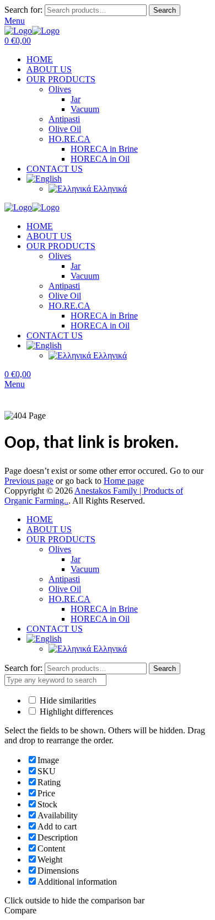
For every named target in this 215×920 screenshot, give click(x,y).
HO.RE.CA (69, 139)
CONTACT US (54, 168)
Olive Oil (65, 129)
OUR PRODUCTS (60, 79)
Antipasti (64, 119)
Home (15, 405)
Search (164, 10)
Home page (124, 480)
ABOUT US (49, 69)
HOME (39, 59)
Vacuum (85, 109)
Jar (75, 99)
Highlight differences (75, 711)
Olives (60, 89)
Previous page (28, 480)
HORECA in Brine (104, 149)
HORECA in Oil (100, 158)
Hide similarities (66, 700)
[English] (44, 178)
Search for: (23, 9)
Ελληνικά (109, 188)
